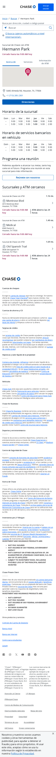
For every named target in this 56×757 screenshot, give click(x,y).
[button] (53, 733)
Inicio (4, 18)
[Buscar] (51, 28)
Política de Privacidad (22, 753)
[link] (3, 655)
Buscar (14, 18)
